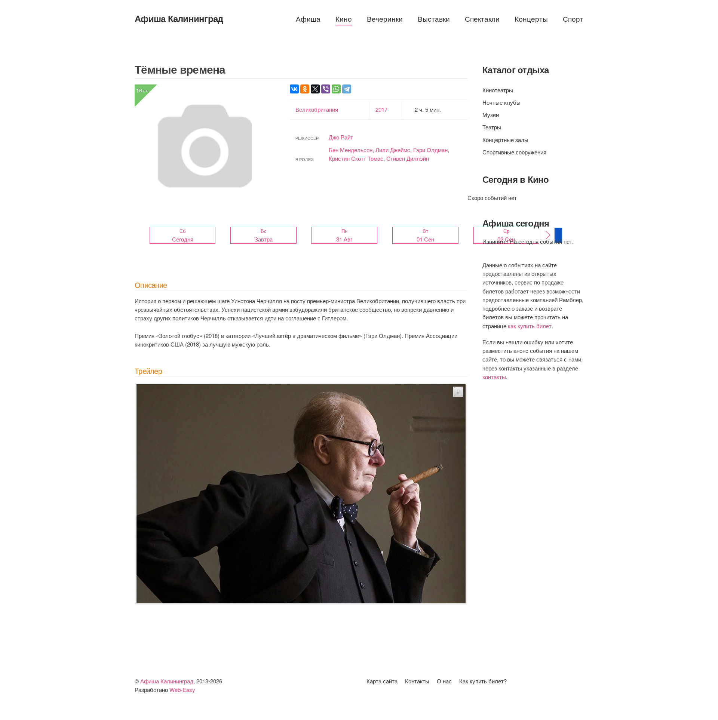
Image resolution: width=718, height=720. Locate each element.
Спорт (573, 18)
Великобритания (316, 109)
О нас (444, 681)
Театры (491, 127)
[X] (315, 88)
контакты (494, 377)
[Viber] (325, 88)
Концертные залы (505, 140)
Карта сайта (382, 681)
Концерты (531, 18)
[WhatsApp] (336, 88)
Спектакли (482, 18)
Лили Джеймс (392, 150)
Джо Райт (341, 137)
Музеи (490, 115)
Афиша (308, 18)
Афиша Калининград (179, 18)
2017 (381, 109)
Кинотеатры (497, 90)
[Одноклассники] (304, 88)
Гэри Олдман (430, 150)
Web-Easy (182, 689)
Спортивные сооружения (514, 152)
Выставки (434, 18)
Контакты (417, 681)
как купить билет (530, 326)
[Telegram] (346, 88)
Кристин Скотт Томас (356, 158)
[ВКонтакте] (294, 88)
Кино (343, 18)
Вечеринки (385, 18)
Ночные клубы (501, 102)
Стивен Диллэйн (407, 158)
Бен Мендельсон (350, 150)
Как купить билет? (483, 681)
